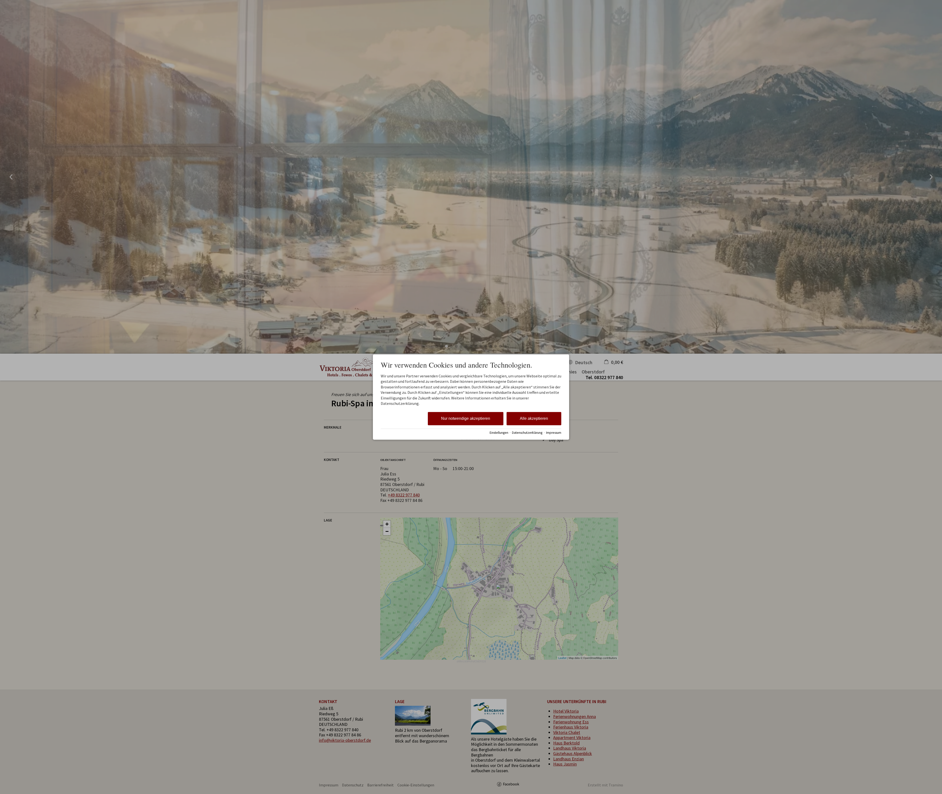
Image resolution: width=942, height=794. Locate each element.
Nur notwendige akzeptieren (465, 419)
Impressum (553, 433)
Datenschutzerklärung (527, 433)
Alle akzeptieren (534, 419)
